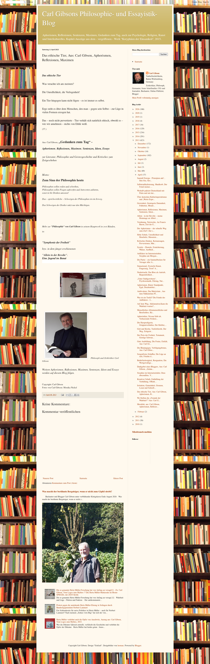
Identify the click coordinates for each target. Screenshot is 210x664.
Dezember (142, 143)
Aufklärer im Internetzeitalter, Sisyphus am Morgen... (149, 254)
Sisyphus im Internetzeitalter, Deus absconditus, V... (151, 374)
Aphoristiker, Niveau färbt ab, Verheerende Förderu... (149, 317)
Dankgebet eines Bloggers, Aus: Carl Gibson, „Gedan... (152, 367)
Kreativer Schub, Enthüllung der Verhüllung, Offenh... (150, 380)
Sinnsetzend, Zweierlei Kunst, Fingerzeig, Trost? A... (149, 267)
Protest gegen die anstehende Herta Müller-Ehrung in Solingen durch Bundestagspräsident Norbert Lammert (84, 606)
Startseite (83, 478)
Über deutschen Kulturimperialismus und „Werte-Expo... (152, 198)
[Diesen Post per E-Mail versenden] (67, 395)
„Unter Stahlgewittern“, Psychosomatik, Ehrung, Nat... (150, 279)
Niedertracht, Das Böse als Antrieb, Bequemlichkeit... (151, 273)
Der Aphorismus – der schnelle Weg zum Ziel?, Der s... (151, 229)
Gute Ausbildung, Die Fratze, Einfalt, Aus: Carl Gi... (152, 342)
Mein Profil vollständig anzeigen (145, 97)
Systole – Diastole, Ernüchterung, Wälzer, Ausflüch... (150, 248)
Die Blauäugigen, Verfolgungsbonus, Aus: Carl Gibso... (152, 349)
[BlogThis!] (70, 395)
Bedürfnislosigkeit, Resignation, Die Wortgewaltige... (151, 361)
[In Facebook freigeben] (75, 395)
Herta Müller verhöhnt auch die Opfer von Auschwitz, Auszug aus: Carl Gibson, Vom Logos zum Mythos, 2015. (88, 620)
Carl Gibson (154, 73)
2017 (137, 124)
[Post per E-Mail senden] (62, 395)
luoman (121, 645)
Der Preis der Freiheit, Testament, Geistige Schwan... (151, 336)
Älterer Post (118, 478)
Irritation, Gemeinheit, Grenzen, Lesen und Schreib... (150, 386)
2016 (137, 128)
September (142, 155)
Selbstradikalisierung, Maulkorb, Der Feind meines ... (152, 185)
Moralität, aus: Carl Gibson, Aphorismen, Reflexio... (148, 405)
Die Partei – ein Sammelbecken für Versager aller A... (151, 260)
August (141, 159)
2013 (137, 140)
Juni (140, 167)
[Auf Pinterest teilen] (78, 395)
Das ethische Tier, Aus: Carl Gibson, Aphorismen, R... (152, 392)
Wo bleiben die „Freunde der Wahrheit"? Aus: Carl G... (148, 399)
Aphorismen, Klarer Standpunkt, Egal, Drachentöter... (150, 286)
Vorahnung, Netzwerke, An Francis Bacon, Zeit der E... (151, 223)
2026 (137, 109)
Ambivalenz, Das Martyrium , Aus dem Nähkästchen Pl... (151, 292)
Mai (139, 170)
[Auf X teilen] (72, 395)
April (140, 174)
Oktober (141, 151)
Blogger (138, 645)
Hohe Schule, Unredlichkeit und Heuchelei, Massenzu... (150, 235)
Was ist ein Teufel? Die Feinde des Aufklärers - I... (151, 298)
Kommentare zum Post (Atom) (64, 483)
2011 (137, 420)
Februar (141, 411)
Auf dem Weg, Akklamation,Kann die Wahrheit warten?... (152, 304)
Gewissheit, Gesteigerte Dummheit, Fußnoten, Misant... (151, 204)
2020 (137, 113)
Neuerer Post (48, 478)
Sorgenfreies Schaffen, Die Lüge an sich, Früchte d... (151, 355)
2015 (137, 132)
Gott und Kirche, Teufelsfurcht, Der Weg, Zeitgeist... (151, 330)
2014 (137, 136)
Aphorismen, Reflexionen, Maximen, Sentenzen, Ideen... (152, 210)
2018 (137, 120)
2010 (137, 424)
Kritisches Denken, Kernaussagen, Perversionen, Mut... (151, 242)
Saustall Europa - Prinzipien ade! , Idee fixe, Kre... (151, 179)
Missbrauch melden (142, 432)
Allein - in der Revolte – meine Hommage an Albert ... (149, 217)
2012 (137, 416)
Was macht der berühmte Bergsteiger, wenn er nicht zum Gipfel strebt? (77, 491)
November (142, 147)
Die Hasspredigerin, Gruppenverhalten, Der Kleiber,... (152, 323)
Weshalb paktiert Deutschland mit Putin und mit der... (150, 191)
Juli (139, 163)
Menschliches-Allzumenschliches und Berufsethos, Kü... (152, 311)
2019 (137, 116)
